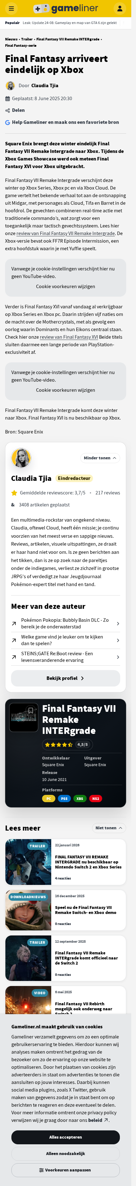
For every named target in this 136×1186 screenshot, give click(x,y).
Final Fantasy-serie (20, 45)
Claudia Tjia (45, 85)
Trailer (27, 39)
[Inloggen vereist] (30, 710)
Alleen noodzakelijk (65, 1154)
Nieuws (11, 39)
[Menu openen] (11, 8)
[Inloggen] (120, 8)
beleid (95, 1120)
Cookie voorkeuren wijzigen (65, 286)
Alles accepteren (65, 1137)
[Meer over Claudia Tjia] (21, 458)
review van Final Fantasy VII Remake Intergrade (65, 233)
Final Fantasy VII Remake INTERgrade (67, 39)
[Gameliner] (65, 8)
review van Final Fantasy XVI (69, 337)
